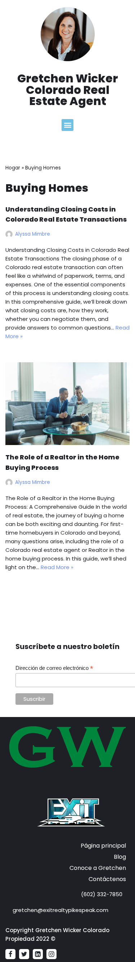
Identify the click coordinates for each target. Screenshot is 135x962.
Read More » (57, 567)
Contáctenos (107, 879)
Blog (120, 857)
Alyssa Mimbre (32, 234)
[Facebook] (10, 954)
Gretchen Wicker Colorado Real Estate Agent (67, 90)
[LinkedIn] (38, 954)
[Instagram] (51, 954)
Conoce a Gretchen (97, 868)
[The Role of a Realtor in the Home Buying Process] (67, 403)
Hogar (12, 167)
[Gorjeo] (24, 954)
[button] (67, 125)
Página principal (103, 845)
